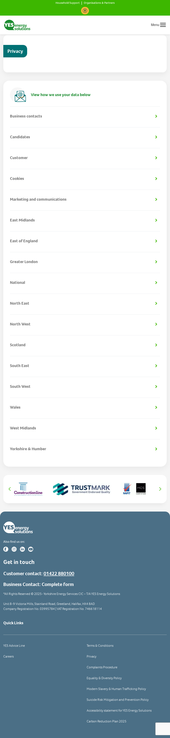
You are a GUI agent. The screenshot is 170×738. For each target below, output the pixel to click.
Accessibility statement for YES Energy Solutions (119, 710)
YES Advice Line (14, 645)
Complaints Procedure (102, 667)
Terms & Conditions (100, 645)
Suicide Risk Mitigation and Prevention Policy (118, 699)
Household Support (68, 3)
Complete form (58, 584)
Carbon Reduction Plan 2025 (106, 721)
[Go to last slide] (10, 489)
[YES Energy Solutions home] (85, 527)
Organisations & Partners (99, 3)
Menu (155, 25)
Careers (8, 656)
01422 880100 (59, 573)
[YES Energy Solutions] (17, 24)
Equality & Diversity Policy (104, 678)
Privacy (91, 656)
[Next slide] (160, 489)
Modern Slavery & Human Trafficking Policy (116, 689)
